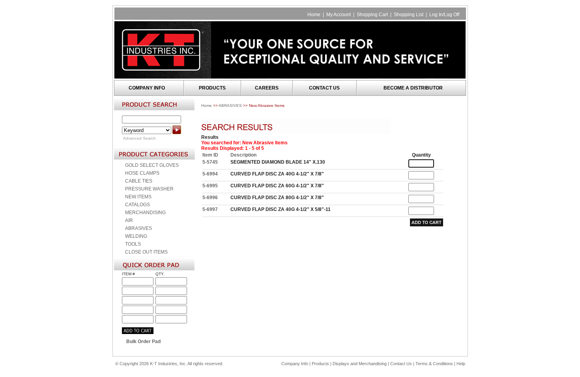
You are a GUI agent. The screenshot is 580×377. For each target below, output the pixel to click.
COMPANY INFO (147, 88)
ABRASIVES (230, 105)
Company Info (294, 363)
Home (313, 14)
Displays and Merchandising (360, 363)
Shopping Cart (372, 14)
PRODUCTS (212, 88)
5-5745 (210, 162)
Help (461, 363)
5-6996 (210, 197)
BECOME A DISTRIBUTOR (413, 88)
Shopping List (408, 14)
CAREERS (267, 88)
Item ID (210, 155)
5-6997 (210, 209)
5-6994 (210, 174)
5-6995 (210, 185)
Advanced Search (139, 138)
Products (320, 363)
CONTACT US (324, 88)
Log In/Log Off (444, 14)
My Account (338, 14)
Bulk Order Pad (143, 341)
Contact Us (401, 363)
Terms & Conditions (434, 363)
